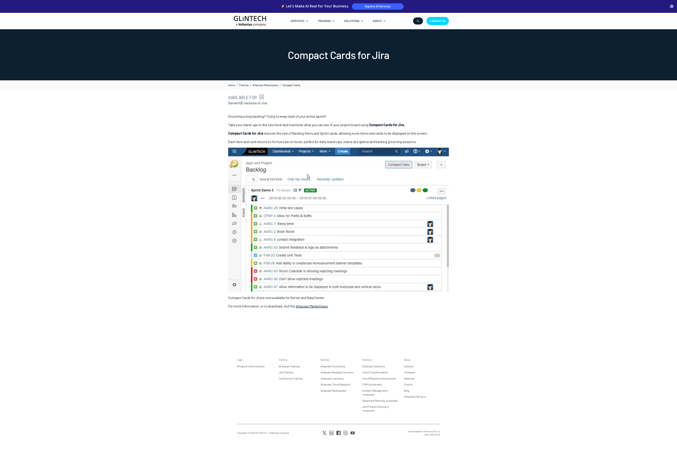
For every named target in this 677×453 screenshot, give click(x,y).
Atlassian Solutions (373, 366)
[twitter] (324, 433)
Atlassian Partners (415, 396)
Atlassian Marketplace (265, 85)
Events (408, 384)
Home (231, 85)
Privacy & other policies (250, 366)
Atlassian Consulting (333, 366)
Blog (406, 390)
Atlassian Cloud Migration (335, 384)
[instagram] (345, 433)
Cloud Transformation (375, 372)
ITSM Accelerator (372, 384)
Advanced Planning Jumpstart (380, 400)
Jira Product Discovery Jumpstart (375, 408)
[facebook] (338, 433)
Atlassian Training (289, 366)
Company (409, 372)
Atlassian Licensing (332, 378)
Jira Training (286, 372)
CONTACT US (437, 21)
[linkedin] (331, 433)
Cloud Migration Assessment (379, 378)
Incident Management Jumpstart (375, 392)
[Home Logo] (258, 21)
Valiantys (409, 378)
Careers (408, 366)
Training (243, 85)
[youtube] (352, 433)
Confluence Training (291, 378)
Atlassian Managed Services (337, 372)
